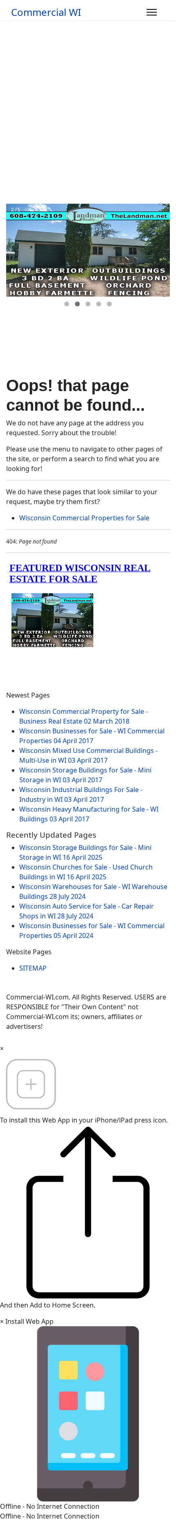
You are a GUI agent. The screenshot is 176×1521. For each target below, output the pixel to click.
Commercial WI (46, 12)
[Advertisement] (88, 112)
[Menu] (152, 12)
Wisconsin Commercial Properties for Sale (84, 517)
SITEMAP (33, 968)
